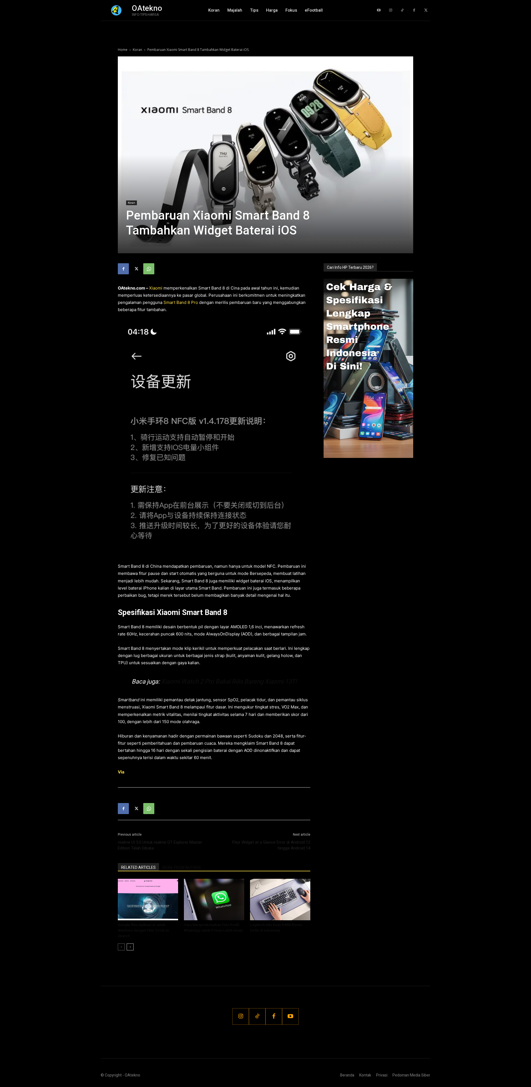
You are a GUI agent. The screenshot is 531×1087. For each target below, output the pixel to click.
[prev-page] (121, 946)
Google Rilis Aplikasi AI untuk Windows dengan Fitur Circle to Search (143, 930)
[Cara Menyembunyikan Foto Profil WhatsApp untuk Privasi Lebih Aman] (214, 899)
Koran (137, 49)
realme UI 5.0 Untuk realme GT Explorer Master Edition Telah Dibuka (160, 845)
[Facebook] (414, 10)
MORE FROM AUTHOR (181, 867)
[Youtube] (378, 10)
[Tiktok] (402, 10)
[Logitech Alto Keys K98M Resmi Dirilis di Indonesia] (280, 899)
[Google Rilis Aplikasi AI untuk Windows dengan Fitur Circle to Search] (148, 899)
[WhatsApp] (148, 268)
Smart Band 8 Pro (180, 302)
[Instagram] (390, 10)
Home (122, 49)
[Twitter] (425, 10)
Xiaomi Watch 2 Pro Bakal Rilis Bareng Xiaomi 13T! (229, 681)
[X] (136, 268)
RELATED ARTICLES (138, 867)
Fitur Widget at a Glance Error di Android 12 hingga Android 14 (271, 845)
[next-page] (130, 946)
